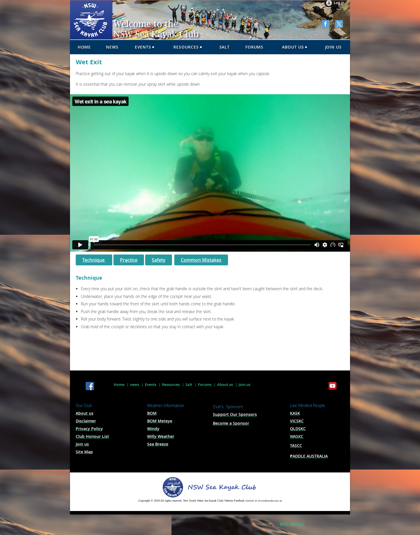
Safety (158, 260)
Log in (339, 2)
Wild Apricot (292, 523)
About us (225, 384)
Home (119, 384)
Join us (244, 384)
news (134, 384)
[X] (339, 24)
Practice (128, 260)
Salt (188, 384)
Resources (171, 384)
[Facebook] (326, 24)
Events (150, 384)
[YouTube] (332, 386)
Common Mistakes (201, 260)
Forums (204, 384)
